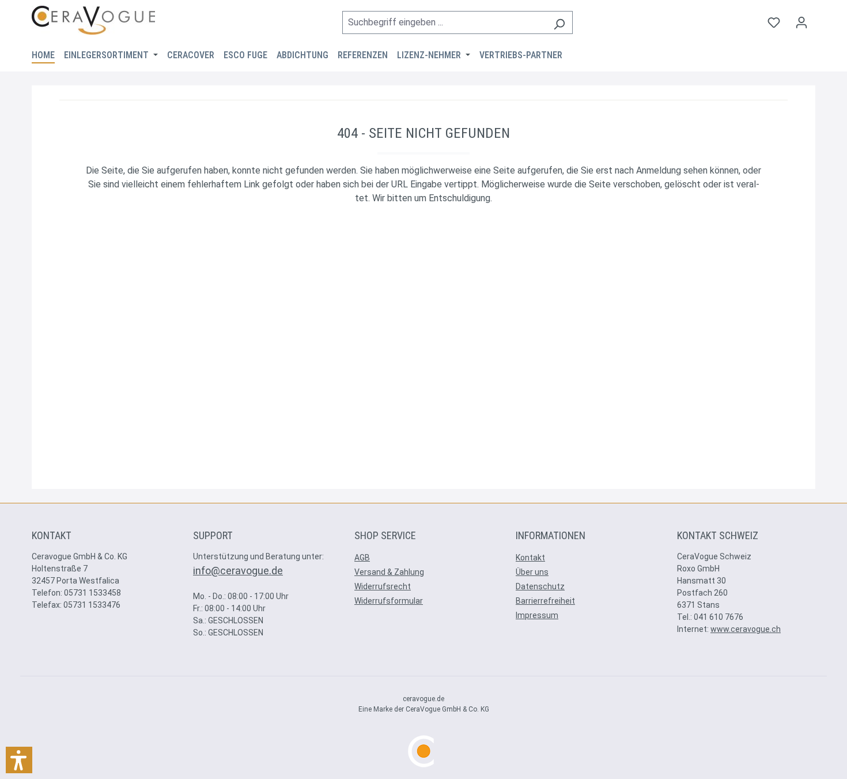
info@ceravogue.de (238, 571)
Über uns (532, 572)
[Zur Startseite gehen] (93, 20)
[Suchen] (559, 22)
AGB (362, 557)
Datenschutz (540, 586)
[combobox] (444, 22)
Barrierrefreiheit (545, 600)
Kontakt (530, 557)
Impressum (537, 615)
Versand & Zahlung (389, 572)
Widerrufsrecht (382, 586)
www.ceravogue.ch (745, 629)
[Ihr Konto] (801, 22)
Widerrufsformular (388, 600)
